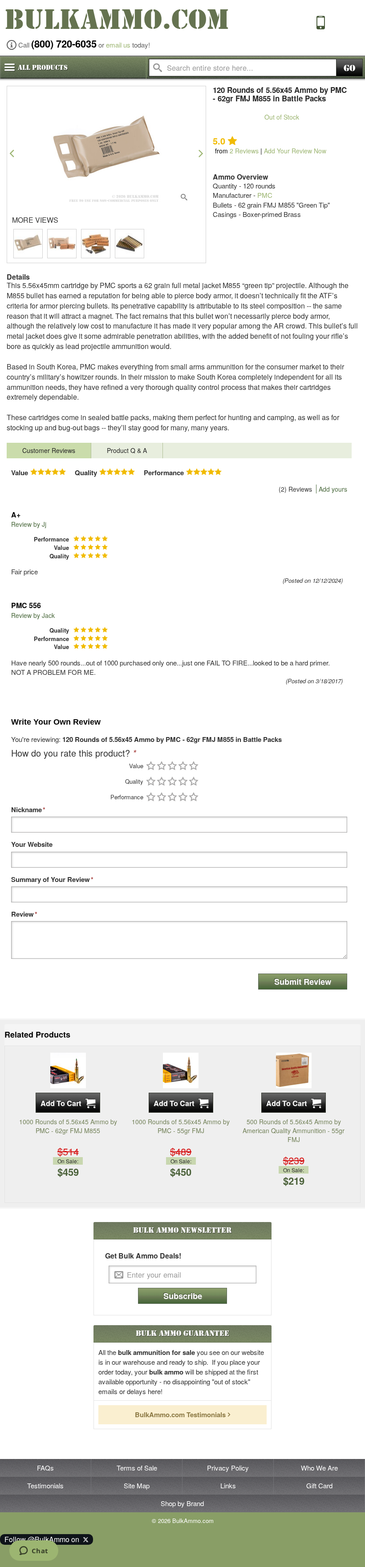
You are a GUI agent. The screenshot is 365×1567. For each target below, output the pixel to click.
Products (43, 67)
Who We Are (319, 1467)
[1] (151, 765)
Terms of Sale (137, 1467)
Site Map (137, 1485)
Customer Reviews (48, 450)
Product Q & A (127, 450)
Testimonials (45, 1485)
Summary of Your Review (50, 879)
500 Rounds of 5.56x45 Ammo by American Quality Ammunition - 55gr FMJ (294, 1130)
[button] (11, 153)
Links (228, 1485)
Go (349, 68)
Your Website (32, 844)
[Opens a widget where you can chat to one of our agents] (33, 1551)
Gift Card (319, 1485)
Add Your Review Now (295, 150)
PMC (264, 195)
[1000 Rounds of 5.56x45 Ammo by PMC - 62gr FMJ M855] (68, 1069)
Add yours (333, 489)
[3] (172, 765)
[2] (161, 765)
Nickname (26, 809)
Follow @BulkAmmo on (43, 1539)
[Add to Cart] (68, 1103)
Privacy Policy (228, 1467)
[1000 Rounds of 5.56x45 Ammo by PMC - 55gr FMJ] (181, 1069)
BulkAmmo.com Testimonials (180, 1414)
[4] (183, 765)
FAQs (45, 1467)
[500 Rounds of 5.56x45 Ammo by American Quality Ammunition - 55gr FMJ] (294, 1069)
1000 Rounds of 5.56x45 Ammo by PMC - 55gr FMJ (181, 1126)
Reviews (244, 150)
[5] (193, 765)
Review (22, 914)
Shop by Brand (182, 1503)
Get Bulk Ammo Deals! (143, 1256)
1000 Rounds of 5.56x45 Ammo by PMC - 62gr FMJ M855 (68, 1126)
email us (118, 44)
